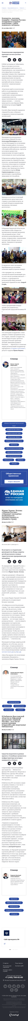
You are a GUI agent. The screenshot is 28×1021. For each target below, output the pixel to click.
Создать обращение (14, 481)
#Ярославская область (14, 902)
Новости (22, 8)
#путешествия (19, 706)
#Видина (20, 460)
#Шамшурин (8, 460)
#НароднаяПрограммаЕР (14, 910)
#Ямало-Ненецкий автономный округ (14, 424)
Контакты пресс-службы (7, 970)
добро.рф (18, 652)
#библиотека (14, 906)
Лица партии (19, 963)
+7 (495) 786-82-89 (14, 977)
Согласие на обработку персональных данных (14, 1007)
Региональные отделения (7, 966)
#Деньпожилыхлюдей (14, 452)
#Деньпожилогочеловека (14, 448)
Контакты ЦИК (19, 966)
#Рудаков (14, 914)
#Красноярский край (14, 433)
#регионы (14, 444)
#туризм (20, 709)
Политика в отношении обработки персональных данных (14, 1005)
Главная (4, 8)
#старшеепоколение (14, 456)
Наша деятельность (13, 8)
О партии (5, 963)
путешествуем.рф (8, 652)
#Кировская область (14, 437)
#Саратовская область (14, 429)
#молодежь (8, 709)
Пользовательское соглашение (14, 1001)
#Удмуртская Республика (14, 441)
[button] (11, 949)
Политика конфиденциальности (14, 1003)
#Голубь (14, 463)
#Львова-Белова (14, 702)
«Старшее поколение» (18, 348)
